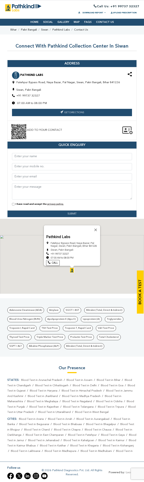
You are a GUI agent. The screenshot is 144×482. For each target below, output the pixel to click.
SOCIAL (48, 22)
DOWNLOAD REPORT (93, 13)
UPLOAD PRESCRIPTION (124, 13)
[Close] (95, 229)
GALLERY (63, 22)
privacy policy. (55, 204)
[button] (72, 270)
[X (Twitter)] (19, 476)
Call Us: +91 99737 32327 (118, 6)
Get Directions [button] (74, 112)
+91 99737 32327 (28, 95)
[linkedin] (27, 476)
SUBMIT (72, 213)
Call (54, 262)
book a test (140, 292)
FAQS (88, 22)
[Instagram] (36, 476)
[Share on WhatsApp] (130, 74)
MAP (77, 22)
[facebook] (10, 476)
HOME (34, 22)
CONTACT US (105, 22)
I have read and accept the (39, 204)
